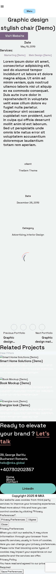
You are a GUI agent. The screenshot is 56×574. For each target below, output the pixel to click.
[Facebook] (14, 327)
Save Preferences (11, 571)
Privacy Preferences (13, 519)
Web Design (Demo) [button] (40, 55)
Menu (2, 6)
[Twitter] (23, 327)
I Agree (32, 519)
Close (4, 524)
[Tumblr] (42, 327)
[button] (29, 11)
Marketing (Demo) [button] (15, 55)
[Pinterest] (33, 327)
